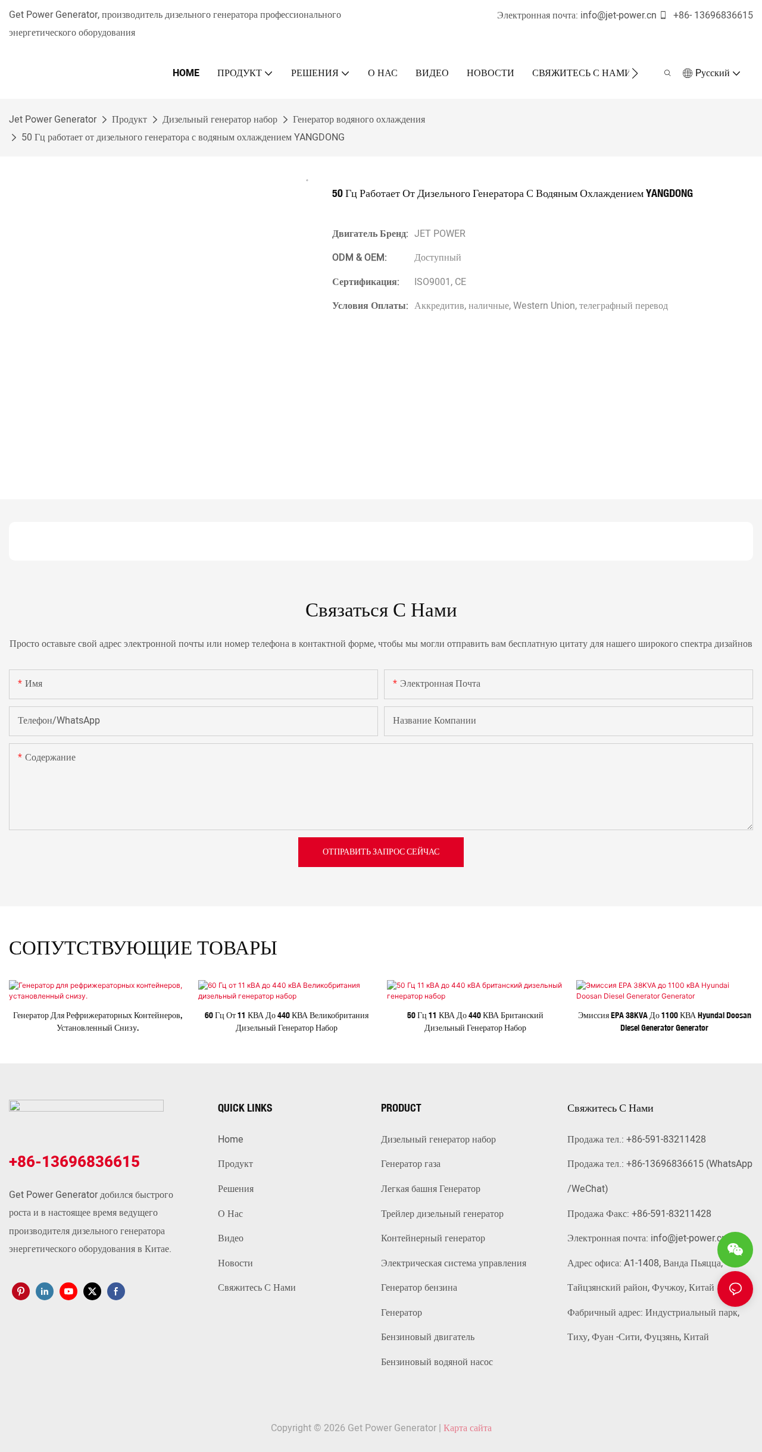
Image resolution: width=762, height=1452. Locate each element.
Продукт (129, 119)
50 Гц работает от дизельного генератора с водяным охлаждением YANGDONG (183, 137)
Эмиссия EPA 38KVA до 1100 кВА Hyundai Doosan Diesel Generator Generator (664, 1021)
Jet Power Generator (52, 119)
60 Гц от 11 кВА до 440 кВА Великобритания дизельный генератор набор (286, 1021)
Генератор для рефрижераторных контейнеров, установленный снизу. (97, 1021)
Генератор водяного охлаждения (359, 119)
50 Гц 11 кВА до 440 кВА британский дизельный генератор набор (475, 1021)
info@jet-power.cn (618, 15)
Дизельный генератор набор (220, 119)
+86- (682, 15)
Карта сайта (468, 1428)
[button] (635, 73)
